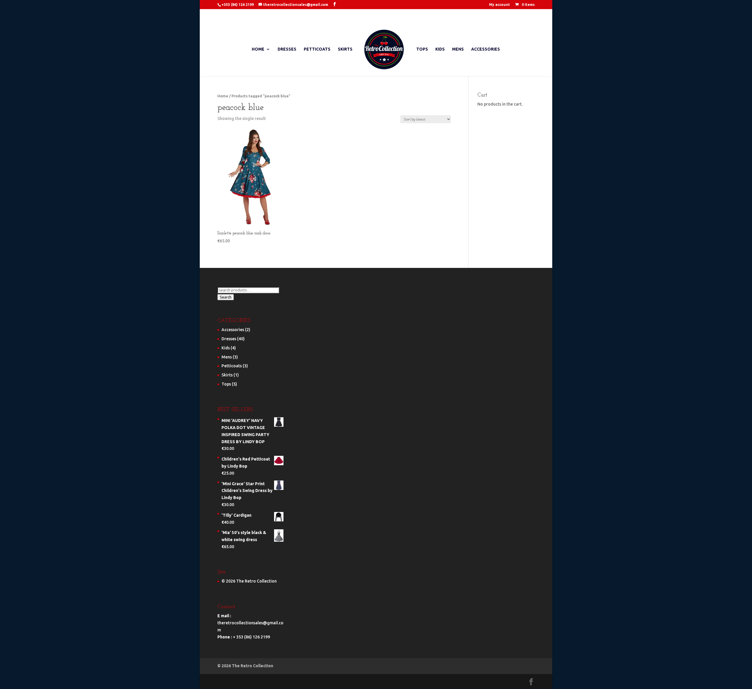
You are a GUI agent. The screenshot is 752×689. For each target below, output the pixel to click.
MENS (458, 49)
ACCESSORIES (485, 49)
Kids (225, 348)
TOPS (422, 49)
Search (225, 297)
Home (222, 96)
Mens (226, 357)
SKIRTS (345, 49)
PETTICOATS (317, 49)
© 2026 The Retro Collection (249, 581)
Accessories (232, 329)
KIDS (440, 49)
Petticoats (231, 365)
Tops (226, 384)
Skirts (227, 375)
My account (499, 4)
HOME (258, 49)
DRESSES (287, 49)
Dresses (228, 338)
